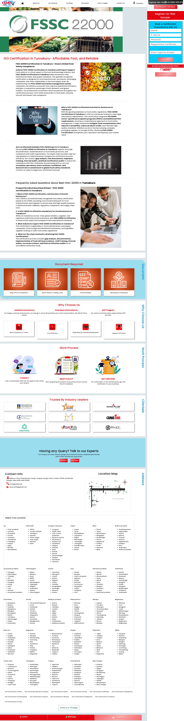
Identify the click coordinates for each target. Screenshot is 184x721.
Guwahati (55, 572)
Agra (9, 545)
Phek (31, 646)
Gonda (10, 535)
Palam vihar (56, 531)
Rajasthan (100, 654)
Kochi (32, 605)
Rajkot (76, 537)
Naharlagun (12, 574)
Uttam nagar (34, 537)
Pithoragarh (78, 683)
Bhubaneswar (57, 634)
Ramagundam (35, 675)
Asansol (100, 666)
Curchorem (78, 584)
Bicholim (77, 582)
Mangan (122, 640)
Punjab (76, 654)
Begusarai (100, 541)
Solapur (77, 615)
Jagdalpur (34, 584)
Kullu (98, 582)
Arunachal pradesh (15, 592)
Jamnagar (78, 541)
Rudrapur (77, 679)
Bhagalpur (100, 535)
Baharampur (101, 683)
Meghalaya (123, 623)
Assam (54, 592)
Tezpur (54, 582)
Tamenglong (101, 615)
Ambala (55, 547)
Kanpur (10, 543)
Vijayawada (123, 531)
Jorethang (123, 648)
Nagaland (33, 654)
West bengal (101, 685)
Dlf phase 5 (56, 539)
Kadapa (122, 543)
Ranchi (121, 572)
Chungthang (123, 650)
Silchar (54, 578)
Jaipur (99, 634)
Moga (76, 650)
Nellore (121, 535)
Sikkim (121, 654)
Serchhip (11, 640)
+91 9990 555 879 (175, 2)
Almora (77, 681)
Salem (10, 672)
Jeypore (55, 652)
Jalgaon (77, 621)
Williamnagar (124, 611)
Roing (10, 584)
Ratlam (54, 617)
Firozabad (11, 533)
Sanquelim (78, 586)
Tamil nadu (12, 685)
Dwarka (32, 535)
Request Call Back (166, 7)
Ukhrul (99, 613)
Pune (76, 605)
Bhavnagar (78, 539)
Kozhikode (33, 607)
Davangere (12, 613)
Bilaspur (33, 574)
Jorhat (54, 576)
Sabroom (55, 679)
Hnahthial (11, 652)
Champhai (11, 638)
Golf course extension (56, 534)
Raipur (32, 572)
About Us (36, 3)
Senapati (100, 611)
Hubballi (11, 607)
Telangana (34, 685)
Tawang (11, 576)
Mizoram (11, 654)
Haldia (99, 681)
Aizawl (10, 634)
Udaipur (99, 638)
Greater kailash (36, 531)
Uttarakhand (79, 685)
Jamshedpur (123, 574)
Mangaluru (12, 609)
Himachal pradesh (103, 592)
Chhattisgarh (35, 592)
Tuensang (33, 640)
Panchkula (56, 560)
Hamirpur (100, 588)
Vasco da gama (80, 576)
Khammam (34, 672)
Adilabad (33, 679)
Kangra (99, 590)
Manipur (100, 623)
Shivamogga (12, 619)
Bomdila (11, 580)
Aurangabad (79, 613)
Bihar (98, 549)
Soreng (121, 652)
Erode (10, 677)
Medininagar (123, 588)
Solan (99, 578)
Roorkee (77, 668)
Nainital (77, 675)
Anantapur (123, 547)
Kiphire (32, 652)
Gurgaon (51, 526)
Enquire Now (165, 74)
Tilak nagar (34, 539)
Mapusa (77, 578)
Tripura (55, 685)
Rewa (54, 619)
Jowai (121, 609)
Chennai (11, 664)
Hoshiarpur (78, 646)
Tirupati (122, 537)
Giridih (121, 584)
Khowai (54, 677)
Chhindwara (56, 621)
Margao (77, 574)
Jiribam (99, 619)
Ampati (121, 619)
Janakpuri (33, 533)
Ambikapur (34, 588)
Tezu (9, 588)
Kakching (100, 617)
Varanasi (11, 537)
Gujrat (76, 529)
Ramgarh (122, 586)
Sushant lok (56, 541)
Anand (76, 547)
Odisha (54, 654)
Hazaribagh (123, 580)
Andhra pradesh (125, 549)
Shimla (99, 572)
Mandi (99, 580)
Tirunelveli (11, 675)
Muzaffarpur (101, 533)
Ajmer (99, 644)
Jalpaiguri (100, 679)
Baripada (55, 650)
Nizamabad (34, 668)
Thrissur (33, 611)
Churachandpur (102, 609)
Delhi (28, 526)
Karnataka (12, 623)
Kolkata (99, 664)
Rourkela (55, 638)
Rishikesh (77, 670)
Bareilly (10, 547)
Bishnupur (100, 607)
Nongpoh (122, 607)
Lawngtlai (11, 646)
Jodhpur (100, 636)
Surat (76, 531)
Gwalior (55, 609)
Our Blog (69, 3)
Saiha (10, 648)
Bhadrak (55, 648)
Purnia (99, 539)
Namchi (121, 636)
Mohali (76, 644)
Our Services (52, 3)
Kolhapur (77, 619)
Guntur (121, 533)
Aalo (9, 586)
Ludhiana (77, 634)
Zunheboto (34, 644)
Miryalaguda (34, 683)
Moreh (99, 621)
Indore (54, 603)
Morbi (76, 549)
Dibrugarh (56, 574)
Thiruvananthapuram (38, 603)
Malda (99, 675)
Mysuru (10, 605)
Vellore (10, 679)
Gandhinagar (79, 545)
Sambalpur (56, 642)
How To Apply (103, 3)
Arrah (99, 545)
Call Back (63, 460)
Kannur (32, 617)
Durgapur (100, 670)
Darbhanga (101, 537)
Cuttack (55, 636)
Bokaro (121, 578)
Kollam (32, 609)
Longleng (33, 650)
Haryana (55, 562)
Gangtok (122, 634)
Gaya (99, 531)
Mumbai (77, 603)
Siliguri (99, 668)
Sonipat (55, 558)
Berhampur (56, 640)
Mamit (10, 644)
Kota (98, 640)
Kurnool (122, 539)
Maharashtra (79, 623)
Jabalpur (55, 607)
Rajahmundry (124, 541)
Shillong (122, 603)
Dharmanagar (57, 668)
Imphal (99, 603)
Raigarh (33, 586)
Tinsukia (55, 584)
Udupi (10, 621)
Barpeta (55, 590)
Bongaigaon (56, 586)
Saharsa (100, 547)
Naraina (33, 541)
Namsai (10, 590)
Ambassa (55, 672)
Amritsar (77, 636)
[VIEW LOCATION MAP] (108, 495)
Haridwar (77, 666)
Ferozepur (78, 652)
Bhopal (54, 605)
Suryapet (33, 681)
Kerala (32, 623)
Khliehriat (122, 617)
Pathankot (78, 648)
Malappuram (34, 621)
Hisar (54, 549)
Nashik (76, 609)
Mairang (122, 613)
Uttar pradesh (13, 529)
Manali (99, 574)
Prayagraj (11, 541)
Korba (32, 580)
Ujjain (54, 611)
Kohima (32, 634)
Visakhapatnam (125, 529)
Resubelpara (123, 615)
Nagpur (77, 607)
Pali (98, 652)
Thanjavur (11, 681)
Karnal (54, 554)
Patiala (77, 640)
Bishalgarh (56, 683)
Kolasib (10, 642)
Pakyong (122, 644)
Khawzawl (11, 650)
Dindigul (11, 683)
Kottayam (33, 619)
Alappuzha (34, 615)
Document (85, 3)
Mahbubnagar (35, 677)
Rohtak (54, 552)
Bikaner (99, 642)
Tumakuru (11, 617)
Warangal (33, 666)
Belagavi (11, 611)
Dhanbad (122, 576)
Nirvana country (58, 537)
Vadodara (78, 535)
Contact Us (121, 3)
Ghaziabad (12, 539)
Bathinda (77, 642)
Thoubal (100, 605)
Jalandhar (78, 638)
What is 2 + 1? (165, 48)
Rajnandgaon (35, 582)
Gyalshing (122, 638)
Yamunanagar (57, 556)
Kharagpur (101, 677)
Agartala (55, 664)
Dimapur (33, 636)
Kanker (32, 590)
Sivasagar (56, 588)
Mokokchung (34, 638)
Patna (99, 529)
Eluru (120, 545)
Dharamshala (102, 576)
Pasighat (11, 582)
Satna (54, 615)
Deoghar (122, 582)
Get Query (74, 460)
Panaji (76, 572)
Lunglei (10, 636)
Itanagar (11, 572)
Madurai (11, 668)
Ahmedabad (79, 533)
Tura (120, 605)
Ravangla (122, 646)
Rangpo (122, 642)
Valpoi (76, 588)
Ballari (10, 615)
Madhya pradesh (58, 623)
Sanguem (77, 590)
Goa (76, 592)
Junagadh (78, 543)
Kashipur (77, 677)
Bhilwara (100, 648)
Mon (31, 642)
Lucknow (11, 531)
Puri (53, 646)
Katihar (99, 543)
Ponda (76, 580)
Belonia (55, 675)
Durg (31, 576)
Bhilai (32, 578)
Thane (76, 611)
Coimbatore (12, 666)
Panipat (55, 545)
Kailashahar (56, 670)
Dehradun (78, 664)
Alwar (99, 646)
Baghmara (123, 621)
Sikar (98, 650)
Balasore (55, 644)
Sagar (54, 613)
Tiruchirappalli (13, 670)
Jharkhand (123, 592)
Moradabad (12, 549)
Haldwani (77, 672)
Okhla (32, 529)
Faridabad (56, 543)
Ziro (9, 578)
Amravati (77, 617)
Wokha (32, 648)
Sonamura (56, 681)
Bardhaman (101, 672)
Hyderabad (34, 664)
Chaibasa (122, 590)
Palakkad (33, 613)
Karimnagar (34, 670)
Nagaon (55, 580)
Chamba (100, 584)
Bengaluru (11, 603)
